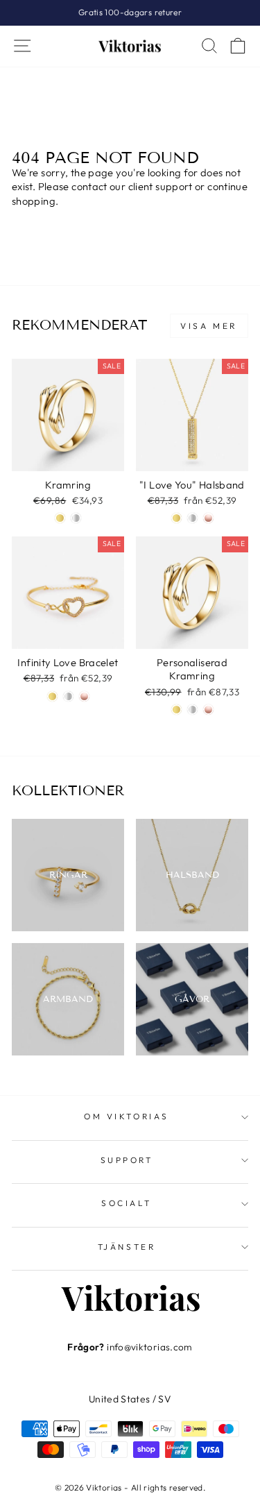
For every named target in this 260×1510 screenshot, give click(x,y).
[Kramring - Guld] (60, 518)
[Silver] (192, 518)
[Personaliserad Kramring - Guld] (176, 709)
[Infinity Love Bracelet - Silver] (68, 696)
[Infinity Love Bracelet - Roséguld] (84, 696)
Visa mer (209, 326)
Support (127, 1160)
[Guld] (176, 518)
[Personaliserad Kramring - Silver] (192, 709)
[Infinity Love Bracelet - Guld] (52, 696)
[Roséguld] (208, 518)
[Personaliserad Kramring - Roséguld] (208, 709)
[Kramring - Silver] (76, 518)
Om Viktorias (126, 1116)
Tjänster (126, 1246)
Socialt (126, 1203)
